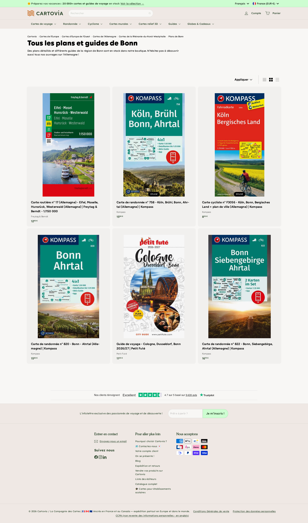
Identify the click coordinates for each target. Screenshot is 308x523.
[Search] (149, 13)
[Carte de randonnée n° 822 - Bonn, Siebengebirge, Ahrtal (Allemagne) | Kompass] (240, 296)
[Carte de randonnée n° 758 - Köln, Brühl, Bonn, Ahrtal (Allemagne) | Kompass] (154, 154)
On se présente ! (144, 456)
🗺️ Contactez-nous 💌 (148, 446)
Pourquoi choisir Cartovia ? (151, 441)
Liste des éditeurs (145, 479)
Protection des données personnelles (254, 511)
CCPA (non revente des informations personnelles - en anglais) (152, 515)
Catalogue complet (146, 484)
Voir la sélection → (132, 3)
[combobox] (242, 3)
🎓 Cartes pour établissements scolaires (153, 490)
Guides (173, 23)
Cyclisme (94, 23)
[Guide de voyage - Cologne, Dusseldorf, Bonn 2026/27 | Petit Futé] (154, 296)
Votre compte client (146, 451)
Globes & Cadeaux (199, 23)
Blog (137, 460)
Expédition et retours (147, 465)
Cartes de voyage (42, 23)
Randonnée (70, 23)
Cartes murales (119, 23)
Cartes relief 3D (149, 23)
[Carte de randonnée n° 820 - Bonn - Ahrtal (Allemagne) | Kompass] (68, 296)
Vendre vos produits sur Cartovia (149, 472)
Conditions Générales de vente (211, 511)
